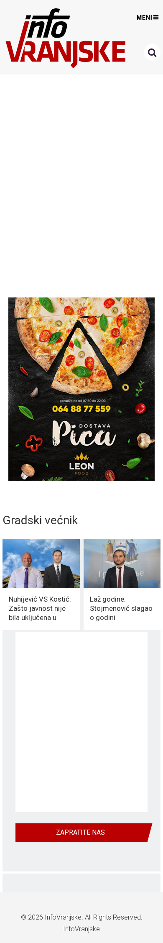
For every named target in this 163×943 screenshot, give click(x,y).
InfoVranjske (63, 917)
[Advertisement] (81, 183)
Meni (145, 17)
